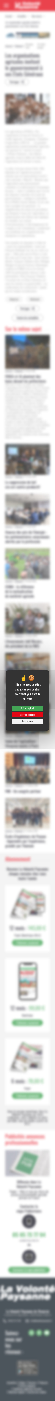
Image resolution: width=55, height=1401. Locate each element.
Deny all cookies (27, 715)
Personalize (27, 721)
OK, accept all (27, 708)
